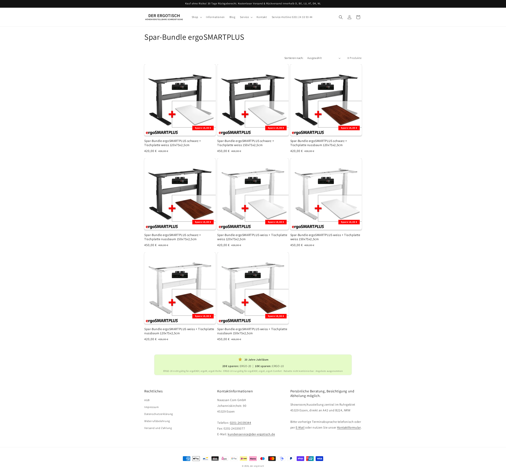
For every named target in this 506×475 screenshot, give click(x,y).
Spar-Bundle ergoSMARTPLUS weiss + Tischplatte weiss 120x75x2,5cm (252, 237)
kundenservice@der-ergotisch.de (251, 434)
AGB (147, 400)
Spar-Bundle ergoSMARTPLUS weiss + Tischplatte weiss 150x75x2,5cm (325, 237)
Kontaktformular (349, 427)
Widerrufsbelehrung (157, 421)
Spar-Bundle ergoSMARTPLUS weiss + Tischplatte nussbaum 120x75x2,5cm (179, 331)
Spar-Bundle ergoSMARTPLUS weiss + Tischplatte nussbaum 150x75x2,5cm (252, 331)
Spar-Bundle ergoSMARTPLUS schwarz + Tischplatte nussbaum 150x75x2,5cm (172, 237)
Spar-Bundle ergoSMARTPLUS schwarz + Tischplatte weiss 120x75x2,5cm (172, 143)
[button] (196, 17)
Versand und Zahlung (158, 428)
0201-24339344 (240, 423)
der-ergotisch (257, 466)
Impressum (151, 407)
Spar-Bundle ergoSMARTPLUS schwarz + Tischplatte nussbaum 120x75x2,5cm (318, 143)
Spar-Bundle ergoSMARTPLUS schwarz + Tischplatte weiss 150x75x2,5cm (245, 143)
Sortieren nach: (293, 58)
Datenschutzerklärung (158, 414)
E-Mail (300, 427)
